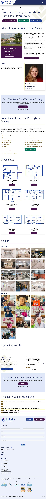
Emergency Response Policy (6, 471)
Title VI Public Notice (4, 472)
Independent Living (9, 50)
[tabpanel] (23, 198)
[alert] (23, 349)
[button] (32, 369)
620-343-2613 (29, 88)
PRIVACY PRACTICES (4, 470)
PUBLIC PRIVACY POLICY (4, 469)
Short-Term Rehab (9, 56)
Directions (3, 452)
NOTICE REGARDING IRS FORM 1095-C (7, 473)
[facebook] (2, 454)
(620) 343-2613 (6, 448)
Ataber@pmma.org (31, 86)
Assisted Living (8, 51)
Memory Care (8, 53)
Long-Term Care (9, 54)
